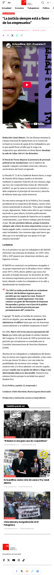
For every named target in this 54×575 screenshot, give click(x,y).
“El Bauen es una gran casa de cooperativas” (26, 441)
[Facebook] (4, 560)
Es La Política (8, 13)
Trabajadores (10, 437)
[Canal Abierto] (27, 2)
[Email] (27, 571)
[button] (5, 2)
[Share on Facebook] (8, 35)
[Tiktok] (23, 560)
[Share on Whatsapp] (17, 35)
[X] (8, 560)
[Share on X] (12, 35)
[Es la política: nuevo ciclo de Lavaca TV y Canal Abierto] (27, 463)
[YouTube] (14, 560)
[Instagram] (19, 560)
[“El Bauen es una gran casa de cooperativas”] (27, 424)
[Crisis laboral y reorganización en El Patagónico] (27, 505)
